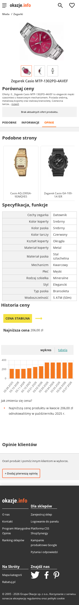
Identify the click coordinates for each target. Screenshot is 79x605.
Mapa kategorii (12, 575)
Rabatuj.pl (8, 582)
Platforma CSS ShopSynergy (40, 530)
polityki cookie (56, 598)
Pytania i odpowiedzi (44, 552)
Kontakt (7, 521)
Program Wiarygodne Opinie (16, 530)
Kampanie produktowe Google (44, 542)
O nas (6, 514)
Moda (5, 14)
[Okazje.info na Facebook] (46, 575)
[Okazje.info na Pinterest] (56, 575)
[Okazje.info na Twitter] (35, 575)
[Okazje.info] (22, 5)
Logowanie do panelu (45, 521)
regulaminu (34, 598)
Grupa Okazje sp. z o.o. (34, 594)
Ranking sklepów (13, 540)
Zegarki (18, 14)
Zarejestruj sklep (41, 514)
